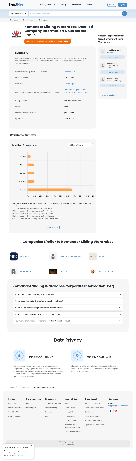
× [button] (31, 446)
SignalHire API (13, 412)
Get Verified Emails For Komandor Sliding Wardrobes (47, 41)
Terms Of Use (70, 408)
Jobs (46, 416)
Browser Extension (15, 408)
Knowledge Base (32, 408)
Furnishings (69, 84)
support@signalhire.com (118, 406)
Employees (43, 20)
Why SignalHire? (46, 5)
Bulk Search (89, 412)
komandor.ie (69, 72)
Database (12, 403)
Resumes (48, 412)
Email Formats (28, 20)
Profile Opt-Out (70, 420)
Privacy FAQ (69, 412)
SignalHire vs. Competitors (94, 425)
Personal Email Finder (93, 403)
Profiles (89, 5)
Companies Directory (53, 403)
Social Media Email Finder (94, 408)
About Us (68, 403)
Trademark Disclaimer (73, 431)
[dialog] (18, 451)
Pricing (63, 5)
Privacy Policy (70, 416)
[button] (116, 50)
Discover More (52, 227)
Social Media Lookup (92, 416)
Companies (76, 5)
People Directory (51, 408)
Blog (27, 403)
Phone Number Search (93, 420)
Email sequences (14, 416)
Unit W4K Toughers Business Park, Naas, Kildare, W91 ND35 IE (76, 92)
